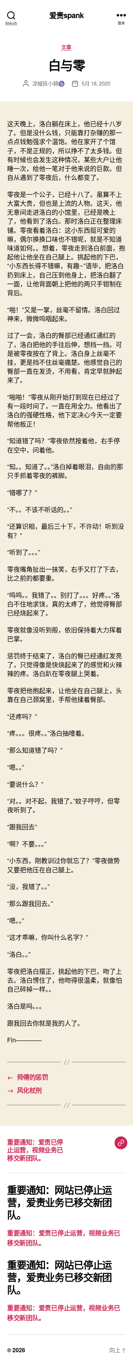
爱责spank (66, 15)
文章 (66, 47)
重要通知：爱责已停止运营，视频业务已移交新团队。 (35, 1150)
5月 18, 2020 (96, 83)
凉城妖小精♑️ (48, 83)
